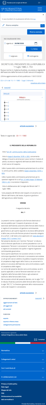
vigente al (10, 43)
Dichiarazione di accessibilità (11, 396)
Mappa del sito (6, 390)
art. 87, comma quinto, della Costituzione (21, 151)
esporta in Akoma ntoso (10, 321)
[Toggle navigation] (40, 9)
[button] (36, 43)
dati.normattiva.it (7, 399)
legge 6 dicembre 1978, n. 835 (19, 156)
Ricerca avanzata (36, 32)
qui (35, 19)
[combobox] (23, 25)
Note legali (5, 387)
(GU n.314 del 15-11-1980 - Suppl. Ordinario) (17, 80)
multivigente (33, 56)
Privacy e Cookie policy (9, 384)
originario (14, 56)
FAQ (2, 393)
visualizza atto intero (38, 83)
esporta (5, 318)
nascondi (7, 87)
